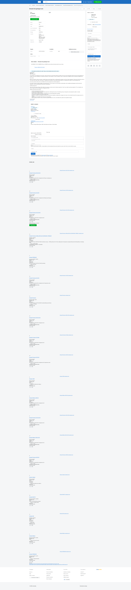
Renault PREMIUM (33, 257)
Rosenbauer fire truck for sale (54, 563)
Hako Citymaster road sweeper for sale (53, 564)
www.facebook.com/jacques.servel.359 (37, 121)
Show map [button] (48, 132)
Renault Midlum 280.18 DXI (34, 437)
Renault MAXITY (32, 497)
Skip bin (30, 563)
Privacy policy (48, 573)
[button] (81, 9)
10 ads (35, 108)
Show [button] (38, 117)
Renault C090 (31, 378)
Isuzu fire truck (34, 563)
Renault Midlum (32, 535)
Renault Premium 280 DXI (34, 457)
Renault (40, 22)
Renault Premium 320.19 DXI (34, 417)
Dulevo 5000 (62, 564)
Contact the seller (34, 19)
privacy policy (44, 155)
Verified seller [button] (35, 107)
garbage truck (41, 26)
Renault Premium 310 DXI (34, 192)
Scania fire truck (39, 563)
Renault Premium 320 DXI (34, 357)
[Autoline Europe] (33, 2)
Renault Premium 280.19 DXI (34, 317)
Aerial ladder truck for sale (33, 564)
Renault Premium (32, 297)
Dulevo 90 (65, 564)
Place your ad (33, 225)
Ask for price (34, 15)
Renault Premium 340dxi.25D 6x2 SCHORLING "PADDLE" (40, 235)
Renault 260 (31, 516)
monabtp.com (33, 111)
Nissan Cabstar (32, 477)
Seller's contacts (32, 575)
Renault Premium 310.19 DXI (34, 212)
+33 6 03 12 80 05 (42, 117)
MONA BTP (33, 106)
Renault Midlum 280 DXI (34, 397)
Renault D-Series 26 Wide (34, 337)
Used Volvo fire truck (45, 563)
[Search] (44, 2)
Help (30, 573)
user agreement (50, 155)
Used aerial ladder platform (42, 564)
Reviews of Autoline (49, 577)
